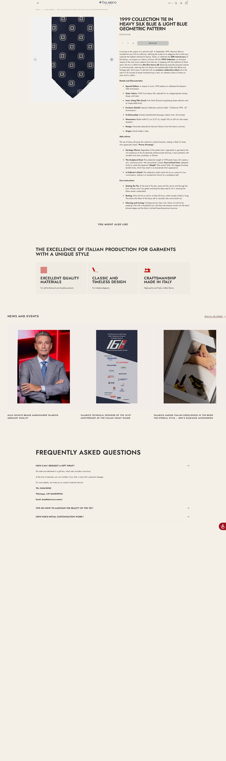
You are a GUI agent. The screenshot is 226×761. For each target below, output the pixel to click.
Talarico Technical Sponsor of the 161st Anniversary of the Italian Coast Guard (106, 416)
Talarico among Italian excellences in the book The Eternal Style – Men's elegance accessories (183, 416)
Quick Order (49, 9)
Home (38, 9)
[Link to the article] (44, 375)
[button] (37, 3)
